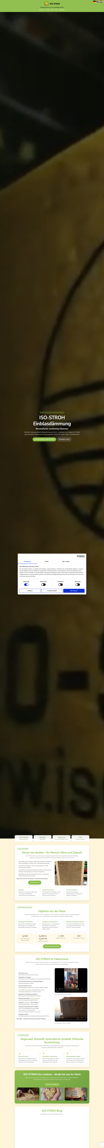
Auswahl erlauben (52, 590)
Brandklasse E (26, 1002)
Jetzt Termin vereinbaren (52, 1084)
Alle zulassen (73, 590)
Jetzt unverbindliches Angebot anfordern (44, 439)
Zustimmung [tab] (27, 561)
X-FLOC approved (34, 998)
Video (35, 1000)
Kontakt (48, 10)
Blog (56, 10)
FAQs (52, 10)
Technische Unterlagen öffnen (52, 946)
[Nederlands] (101, 2)
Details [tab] (47, 561)
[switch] (43, 584)
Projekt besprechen (34, 882)
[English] (97, 2)
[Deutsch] (94, 2)
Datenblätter (62, 10)
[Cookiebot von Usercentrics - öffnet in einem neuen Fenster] (78, 556)
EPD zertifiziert (22, 990)
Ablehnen (30, 590)
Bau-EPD (32, 990)
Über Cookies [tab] (66, 561)
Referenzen (42, 10)
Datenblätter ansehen (64, 439)
